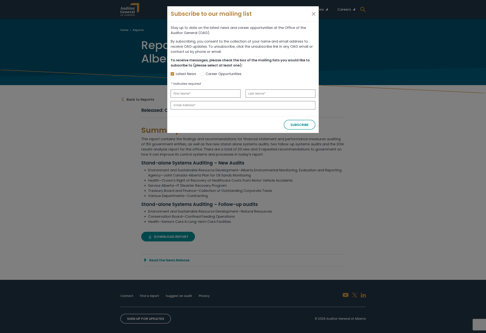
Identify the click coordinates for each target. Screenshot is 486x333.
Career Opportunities (223, 73)
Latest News (186, 73)
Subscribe (299, 124)
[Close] (313, 13)
